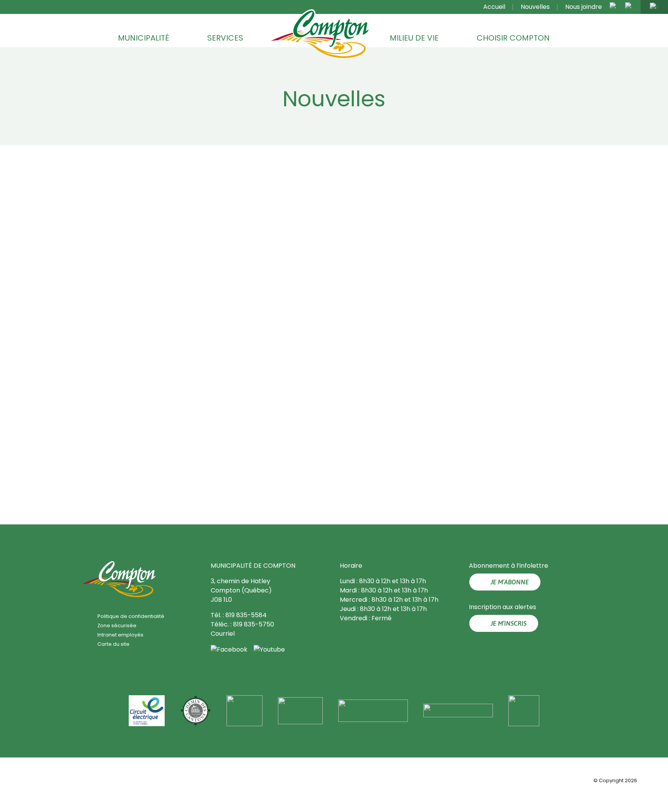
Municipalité (143, 37)
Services (225, 37)
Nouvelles (535, 6)
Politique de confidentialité (130, 616)
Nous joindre (583, 6)
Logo (320, 34)
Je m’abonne (510, 582)
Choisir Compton (513, 37)
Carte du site (113, 644)
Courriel (223, 633)
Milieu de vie (414, 37)
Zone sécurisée (116, 625)
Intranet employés (120, 634)
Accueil (494, 6)
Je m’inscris (509, 623)
